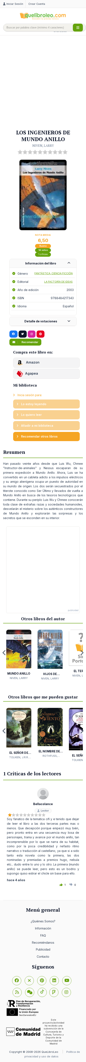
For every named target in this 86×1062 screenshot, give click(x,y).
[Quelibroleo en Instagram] (31, 334)
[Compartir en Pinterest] (40, 334)
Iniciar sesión (14, 3)
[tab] (43, 263)
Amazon (32, 362)
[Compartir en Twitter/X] (23, 334)
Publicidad (43, 949)
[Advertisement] (43, 83)
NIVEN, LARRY (43, 145)
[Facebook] (16, 980)
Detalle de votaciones (40, 321)
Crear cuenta (36, 3)
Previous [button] (4, 653)
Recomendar (29, 342)
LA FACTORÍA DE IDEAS (58, 281)
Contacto (43, 956)
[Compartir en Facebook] (13, 334)
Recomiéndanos (43, 942)
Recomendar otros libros (39, 436)
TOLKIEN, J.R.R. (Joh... (19, 757)
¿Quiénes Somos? (43, 921)
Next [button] (82, 653)
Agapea (31, 373)
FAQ (43, 935)
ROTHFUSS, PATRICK (50, 756)
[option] (18, 655)
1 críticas (43, 254)
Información (43, 928)
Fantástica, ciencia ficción (53, 273)
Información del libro (40, 263)
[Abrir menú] (78, 28)
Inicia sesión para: (29, 395)
